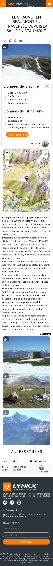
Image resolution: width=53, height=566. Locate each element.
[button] (26, 178)
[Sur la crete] (26, 62)
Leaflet (40, 211)
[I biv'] (20, 40)
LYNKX (30, 493)
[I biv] (4, 47)
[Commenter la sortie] (4, 40)
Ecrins (20, 117)
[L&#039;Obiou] (26, 427)
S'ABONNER (26, 541)
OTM (47, 211)
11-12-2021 (5, 468)
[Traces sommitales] (26, 390)
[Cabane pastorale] (26, 354)
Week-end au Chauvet (19, 468)
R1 (21, 120)
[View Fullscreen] (7, 163)
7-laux (38, 143)
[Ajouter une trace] (15, 40)
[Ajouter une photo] (9, 40)
